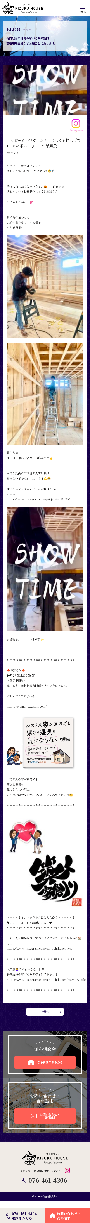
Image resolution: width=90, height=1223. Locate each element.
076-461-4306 (47, 1180)
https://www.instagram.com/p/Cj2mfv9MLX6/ (38, 499)
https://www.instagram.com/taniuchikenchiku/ (39, 948)
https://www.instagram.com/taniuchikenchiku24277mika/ (47, 979)
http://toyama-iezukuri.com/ (27, 706)
